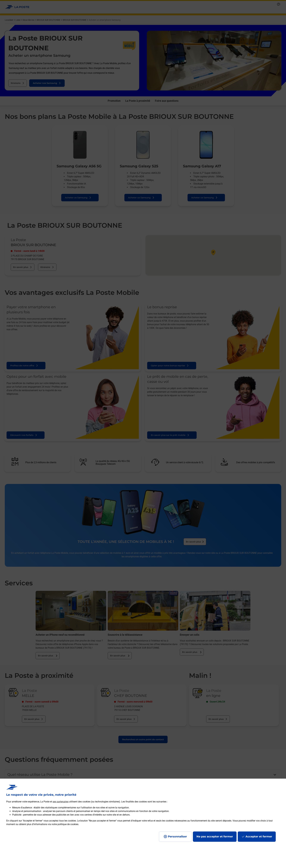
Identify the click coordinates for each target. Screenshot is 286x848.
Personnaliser (177, 836)
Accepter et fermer (258, 836)
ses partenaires (61, 801)
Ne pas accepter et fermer (214, 836)
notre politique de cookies (65, 824)
